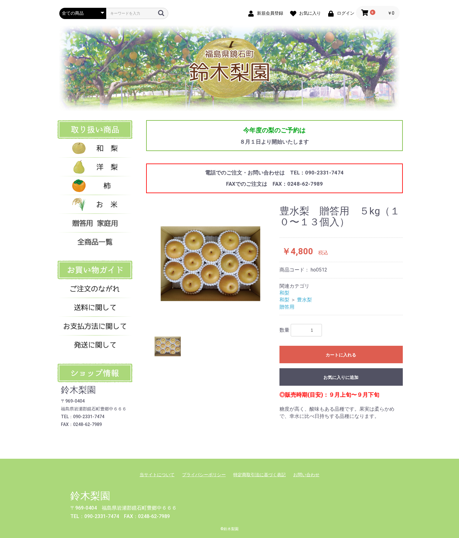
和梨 (284, 293)
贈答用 (286, 307)
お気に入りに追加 (340, 377)
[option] (210, 264)
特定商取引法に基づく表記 (259, 474)
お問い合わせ (306, 474)
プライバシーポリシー (204, 474)
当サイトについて (157, 474)
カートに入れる (341, 354)
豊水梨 (304, 300)
